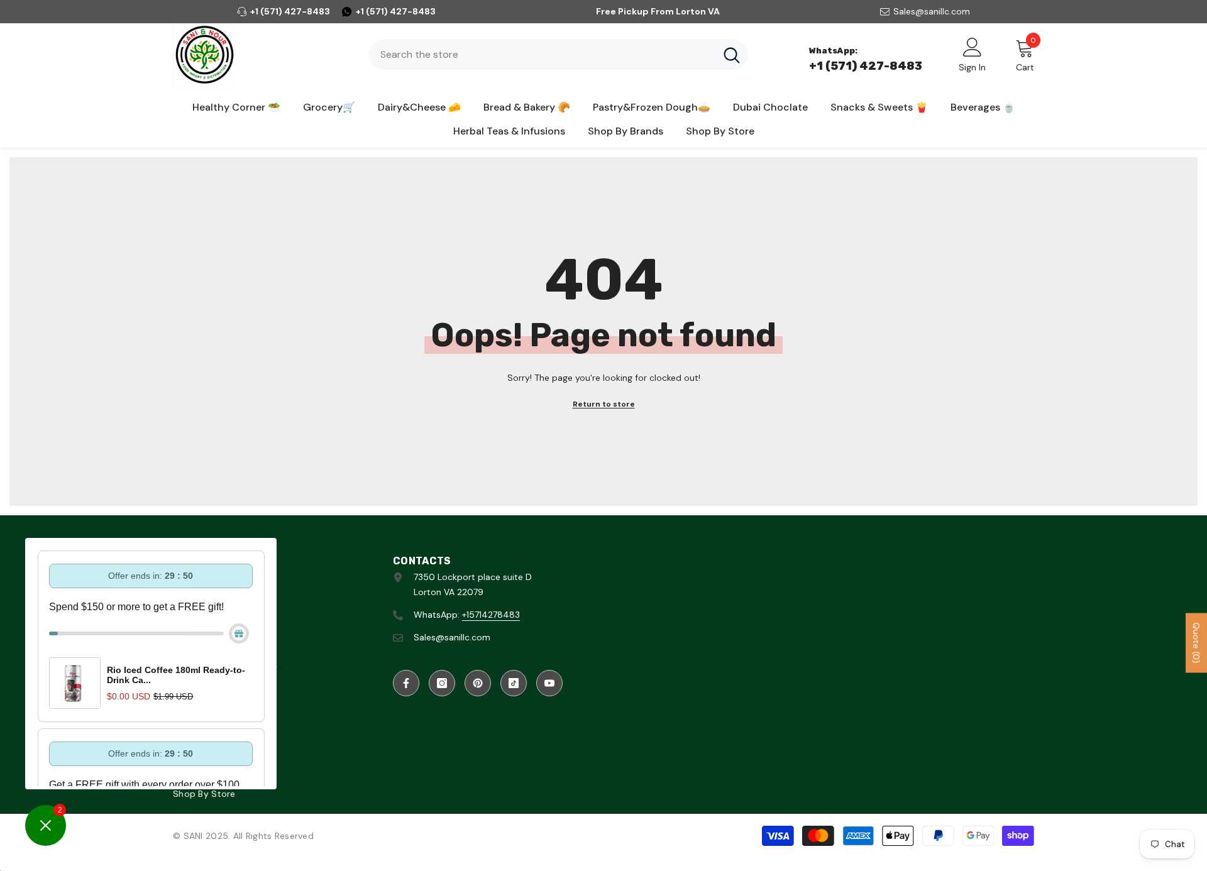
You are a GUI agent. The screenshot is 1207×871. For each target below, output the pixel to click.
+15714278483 (491, 614)
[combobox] (542, 55)
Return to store (604, 404)
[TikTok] (513, 683)
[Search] (558, 55)
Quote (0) (1196, 642)
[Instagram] (442, 683)
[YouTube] (549, 683)
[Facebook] (406, 683)
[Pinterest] (478, 683)
